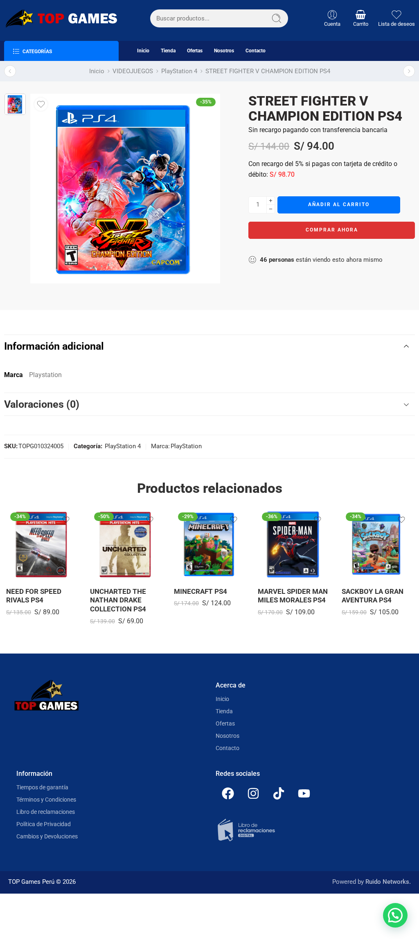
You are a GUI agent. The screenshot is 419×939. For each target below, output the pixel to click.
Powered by (371, 881)
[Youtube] (304, 793)
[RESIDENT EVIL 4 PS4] (409, 71)
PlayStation (186, 446)
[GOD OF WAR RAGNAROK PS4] (10, 71)
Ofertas (195, 51)
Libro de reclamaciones (45, 812)
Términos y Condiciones (46, 799)
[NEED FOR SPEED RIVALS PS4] (42, 544)
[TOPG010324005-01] (15, 104)
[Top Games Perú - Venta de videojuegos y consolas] (60, 18)
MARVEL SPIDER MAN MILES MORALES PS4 (293, 596)
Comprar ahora (332, 230)
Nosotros (224, 51)
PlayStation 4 (179, 71)
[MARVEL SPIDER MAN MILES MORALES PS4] (293, 544)
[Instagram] (253, 793)
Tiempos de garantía (42, 787)
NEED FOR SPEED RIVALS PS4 (33, 596)
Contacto (256, 51)
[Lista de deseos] (40, 104)
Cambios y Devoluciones (47, 836)
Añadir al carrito (338, 204)
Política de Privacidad (43, 824)
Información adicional (54, 346)
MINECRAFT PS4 (200, 591)
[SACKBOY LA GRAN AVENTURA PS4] (377, 544)
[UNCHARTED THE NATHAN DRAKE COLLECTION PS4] (126, 544)
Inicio (143, 51)
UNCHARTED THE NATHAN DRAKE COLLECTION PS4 (118, 600)
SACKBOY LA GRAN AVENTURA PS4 (372, 596)
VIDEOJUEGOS (133, 71)
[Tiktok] (278, 793)
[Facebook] (228, 793)
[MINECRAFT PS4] (210, 544)
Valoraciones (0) (41, 404)
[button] (395, 915)
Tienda (168, 51)
